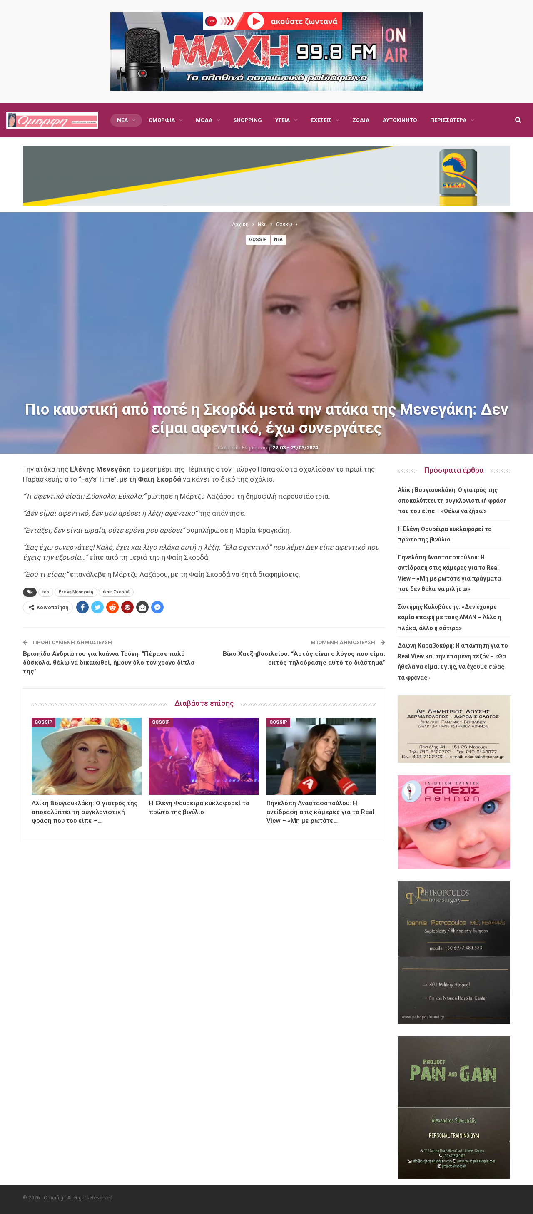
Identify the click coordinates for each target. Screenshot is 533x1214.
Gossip (258, 239)
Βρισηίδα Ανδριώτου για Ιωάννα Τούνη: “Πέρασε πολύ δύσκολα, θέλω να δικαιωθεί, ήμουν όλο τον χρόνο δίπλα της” (108, 662)
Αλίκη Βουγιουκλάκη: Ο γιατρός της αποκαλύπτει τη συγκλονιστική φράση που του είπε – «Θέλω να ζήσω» (452, 500)
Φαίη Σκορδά (116, 592)
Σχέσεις (321, 120)
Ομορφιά (162, 120)
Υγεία (282, 120)
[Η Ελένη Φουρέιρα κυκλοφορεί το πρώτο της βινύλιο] (204, 756)
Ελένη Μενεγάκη (76, 592)
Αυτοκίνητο (400, 120)
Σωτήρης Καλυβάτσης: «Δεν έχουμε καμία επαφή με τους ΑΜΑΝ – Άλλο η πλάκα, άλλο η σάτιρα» (449, 617)
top (45, 592)
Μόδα (204, 120)
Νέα (122, 120)
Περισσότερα (448, 120)
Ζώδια (360, 120)
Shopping (247, 120)
